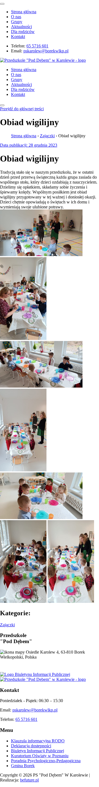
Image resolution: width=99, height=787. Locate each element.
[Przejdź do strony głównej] (43, 679)
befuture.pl (29, 780)
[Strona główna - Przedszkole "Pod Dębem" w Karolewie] (43, 60)
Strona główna (23, 11)
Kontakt (18, 36)
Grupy (16, 21)
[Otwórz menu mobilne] (2, 105)
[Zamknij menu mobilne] (2, 4)
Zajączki (47, 135)
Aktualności (21, 26)
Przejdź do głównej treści (22, 108)
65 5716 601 (37, 46)
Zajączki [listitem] (7, 624)
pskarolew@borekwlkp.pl (45, 51)
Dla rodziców (23, 31)
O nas (16, 16)
